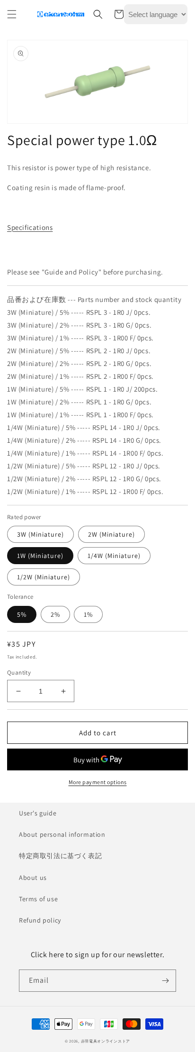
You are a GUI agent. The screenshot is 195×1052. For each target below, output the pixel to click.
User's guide (37, 813)
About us (33, 877)
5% (22, 614)
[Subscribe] (165, 981)
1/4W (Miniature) (114, 555)
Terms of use (38, 899)
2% (55, 614)
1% (88, 614)
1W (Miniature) (40, 555)
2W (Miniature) (111, 534)
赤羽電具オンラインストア (105, 1040)
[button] (11, 14)
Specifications (30, 227)
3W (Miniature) (40, 534)
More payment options (98, 782)
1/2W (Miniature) (43, 577)
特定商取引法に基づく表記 (60, 855)
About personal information (62, 834)
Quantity (19, 672)
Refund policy (40, 920)
